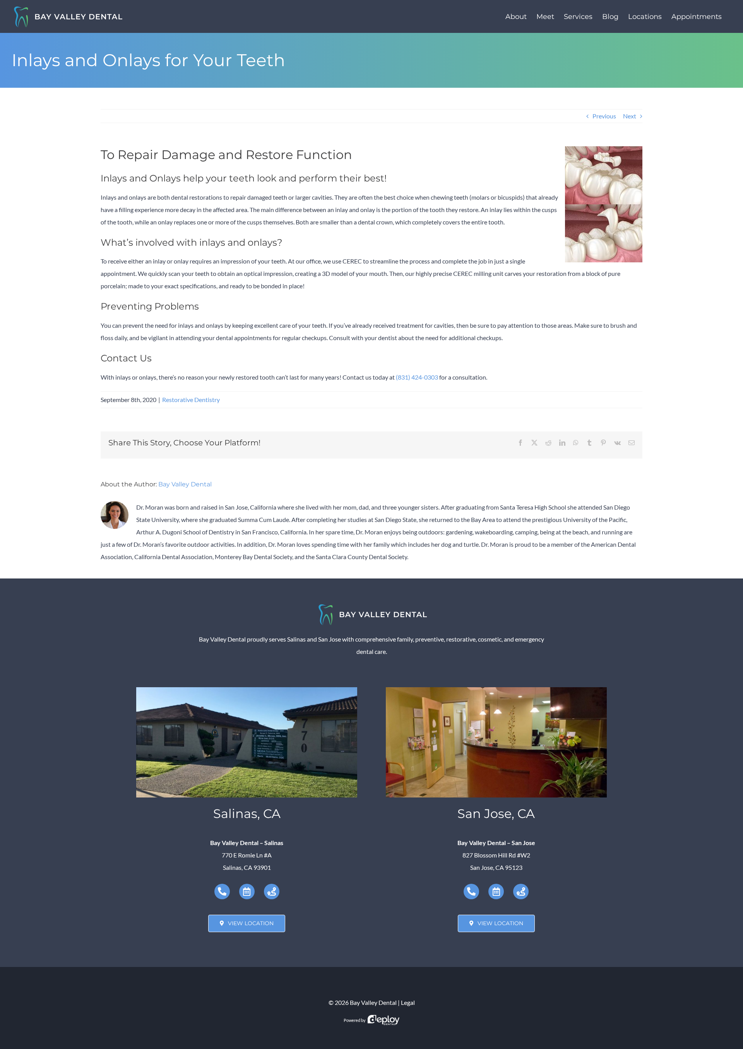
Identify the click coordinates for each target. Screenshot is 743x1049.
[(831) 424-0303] (222, 891)
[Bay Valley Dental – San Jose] (496, 690)
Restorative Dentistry (191, 399)
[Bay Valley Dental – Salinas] (246, 690)
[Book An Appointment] (247, 891)
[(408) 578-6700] (471, 891)
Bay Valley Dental (185, 484)
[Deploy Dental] (383, 1020)
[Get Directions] (271, 891)
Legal (408, 1002)
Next (629, 116)
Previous (604, 116)
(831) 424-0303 (417, 377)
